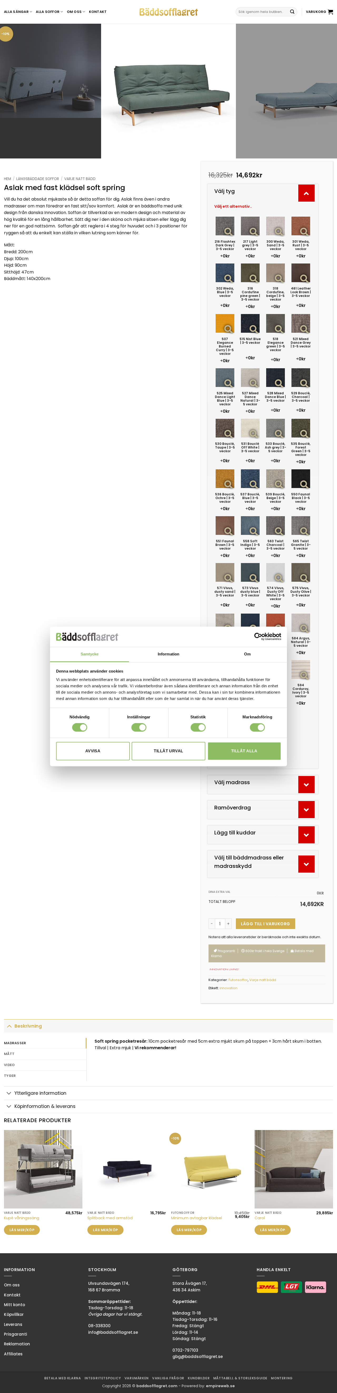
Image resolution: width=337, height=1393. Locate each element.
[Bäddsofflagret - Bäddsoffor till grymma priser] (168, 12)
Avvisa (93, 751)
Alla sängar (16, 11)
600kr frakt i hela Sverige (264, 951)
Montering (282, 1378)
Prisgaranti (226, 951)
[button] (319, 12)
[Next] (323, 91)
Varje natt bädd (80, 178)
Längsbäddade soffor (37, 178)
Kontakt (98, 11)
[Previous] (13, 91)
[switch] (138, 727)
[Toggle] (9, 1026)
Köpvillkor (14, 1314)
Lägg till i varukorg (265, 924)
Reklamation (17, 1344)
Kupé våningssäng (21, 1218)
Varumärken (137, 1378)
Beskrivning (28, 1026)
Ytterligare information (40, 1093)
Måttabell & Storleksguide (240, 1378)
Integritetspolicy (103, 1378)
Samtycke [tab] (90, 654)
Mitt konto (14, 1304)
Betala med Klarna (62, 1378)
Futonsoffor (238, 980)
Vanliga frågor (168, 1378)
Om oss (74, 11)
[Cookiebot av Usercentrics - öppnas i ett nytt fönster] (258, 637)
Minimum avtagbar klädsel (196, 1218)
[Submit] (292, 11)
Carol (260, 1218)
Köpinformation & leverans (45, 1106)
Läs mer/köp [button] (21, 1229)
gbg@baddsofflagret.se (197, 1356)
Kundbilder (199, 1378)
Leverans (13, 1324)
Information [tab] (168, 654)
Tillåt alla (244, 751)
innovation (228, 988)
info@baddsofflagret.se (113, 1332)
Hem (7, 178)
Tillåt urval (168, 751)
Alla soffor (48, 11)
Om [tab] (247, 654)
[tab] (45, 1043)
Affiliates (13, 1354)
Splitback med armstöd (110, 1218)
